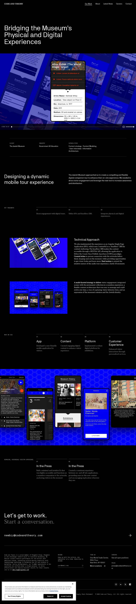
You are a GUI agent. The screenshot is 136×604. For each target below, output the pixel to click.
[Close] (72, 584)
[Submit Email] (82, 566)
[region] (39, 591)
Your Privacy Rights (14, 596)
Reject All (50, 596)
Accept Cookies (66, 596)
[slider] (11, 126)
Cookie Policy (54, 591)
